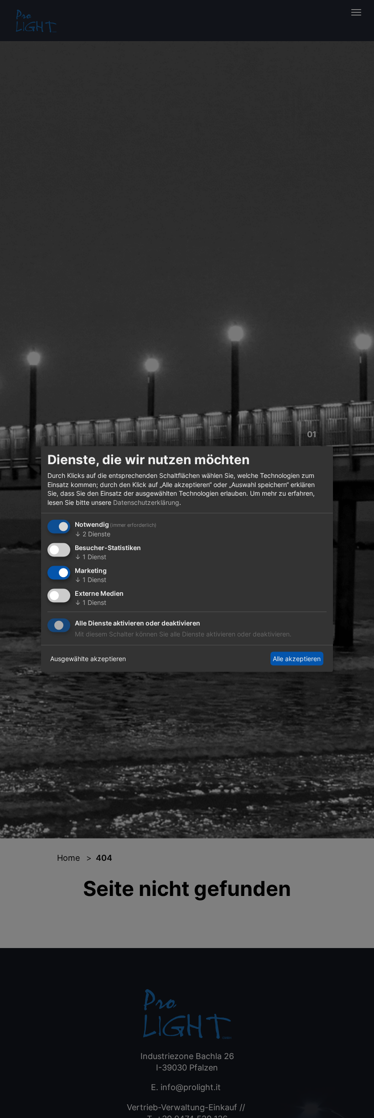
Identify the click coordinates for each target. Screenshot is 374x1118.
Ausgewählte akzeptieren (88, 658)
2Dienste (92, 534)
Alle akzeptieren (297, 658)
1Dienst (90, 557)
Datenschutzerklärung (146, 502)
